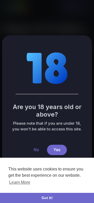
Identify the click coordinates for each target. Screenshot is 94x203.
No (36, 149)
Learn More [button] (19, 182)
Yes (57, 149)
